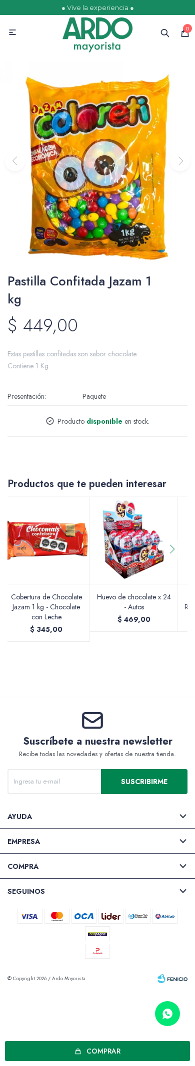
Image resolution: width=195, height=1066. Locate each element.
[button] (175, 569)
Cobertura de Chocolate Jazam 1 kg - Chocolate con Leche (46, 607)
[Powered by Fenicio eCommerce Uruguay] (173, 978)
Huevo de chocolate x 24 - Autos (134, 602)
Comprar (103, 1051)
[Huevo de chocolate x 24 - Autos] (134, 540)
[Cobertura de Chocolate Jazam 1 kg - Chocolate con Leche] (46, 540)
